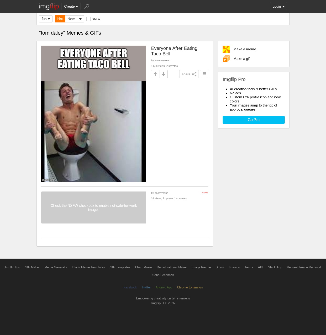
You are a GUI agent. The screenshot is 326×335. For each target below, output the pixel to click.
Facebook (130, 287)
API (260, 267)
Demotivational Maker (172, 267)
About (220, 267)
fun (44, 19)
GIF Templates (120, 267)
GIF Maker (32, 267)
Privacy (234, 267)
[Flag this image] (204, 74)
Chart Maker (143, 267)
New (71, 19)
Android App (164, 287)
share (186, 74)
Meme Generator (56, 267)
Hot (60, 19)
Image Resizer (202, 267)
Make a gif (241, 59)
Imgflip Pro (12, 267)
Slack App (275, 267)
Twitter (146, 287)
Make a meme (244, 49)
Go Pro (254, 120)
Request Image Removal (304, 267)
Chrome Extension (190, 287)
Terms (249, 267)
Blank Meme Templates (88, 267)
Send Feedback (163, 275)
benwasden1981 (163, 60)
